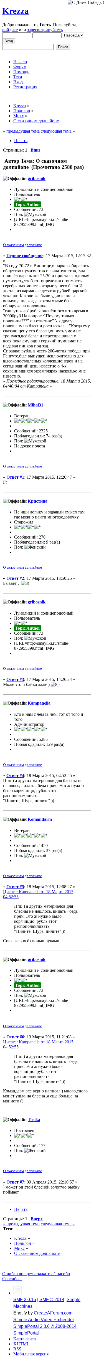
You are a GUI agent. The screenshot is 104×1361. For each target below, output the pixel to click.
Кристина (37, 501)
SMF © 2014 (51, 1299)
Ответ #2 (15, 578)
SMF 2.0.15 (24, 1299)
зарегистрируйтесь (45, 29)
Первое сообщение (24, 255)
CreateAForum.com (53, 1313)
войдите (10, 29)
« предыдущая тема (21, 131)
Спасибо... (12, 1278)
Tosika (34, 1119)
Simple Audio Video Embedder (43, 1319)
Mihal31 (35, 405)
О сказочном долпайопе (22, 245)
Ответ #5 (15, 886)
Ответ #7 (15, 1182)
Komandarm (40, 819)
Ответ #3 (15, 679)
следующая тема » (58, 131)
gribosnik (36, 178)
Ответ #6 (15, 1036)
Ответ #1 (15, 477)
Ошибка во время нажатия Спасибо (36, 1273)
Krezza (15, 11)
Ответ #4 (15, 775)
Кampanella (39, 703)
